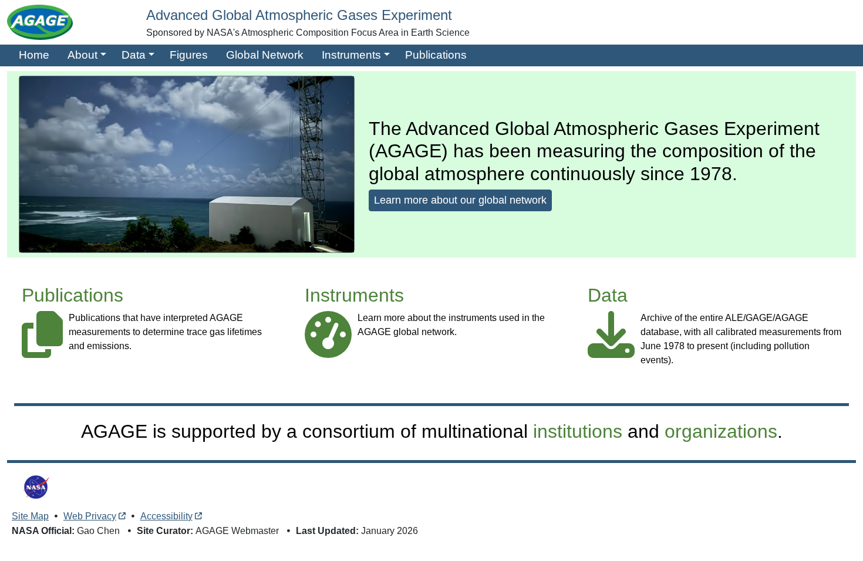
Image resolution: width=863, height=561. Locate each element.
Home (34, 55)
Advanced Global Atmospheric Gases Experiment (299, 15)
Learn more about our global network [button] (460, 200)
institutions (577, 431)
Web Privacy (89, 516)
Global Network (265, 55)
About (82, 55)
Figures (189, 55)
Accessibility (166, 516)
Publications (436, 55)
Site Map (30, 516)
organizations (721, 431)
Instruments (351, 55)
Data (134, 55)
